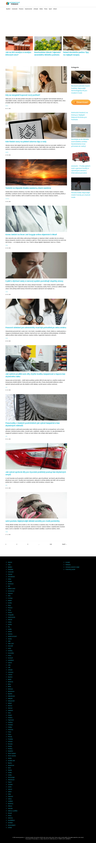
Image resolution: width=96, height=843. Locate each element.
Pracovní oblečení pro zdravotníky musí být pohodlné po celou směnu (35, 327)
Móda (41, 9)
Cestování (14, 9)
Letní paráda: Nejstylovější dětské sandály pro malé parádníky (32, 521)
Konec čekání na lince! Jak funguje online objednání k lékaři (31, 234)
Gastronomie (28, 9)
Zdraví (55, 9)
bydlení (6, 152)
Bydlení (8, 9)
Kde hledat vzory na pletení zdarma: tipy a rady (25, 141)
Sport (50, 9)
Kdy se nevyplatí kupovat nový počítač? (22, 95)
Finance (21, 9)
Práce (45, 9)
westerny (7, 198)
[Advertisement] (48, 20)
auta (6, 387)
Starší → (64, 544)
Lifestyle (35, 9)
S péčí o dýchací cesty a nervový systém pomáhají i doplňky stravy (34, 281)
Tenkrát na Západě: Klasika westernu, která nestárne (28, 188)
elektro (6, 105)
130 (51, 544)
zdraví (6, 245)
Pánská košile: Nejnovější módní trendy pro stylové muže (80, 195)
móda (6, 338)
